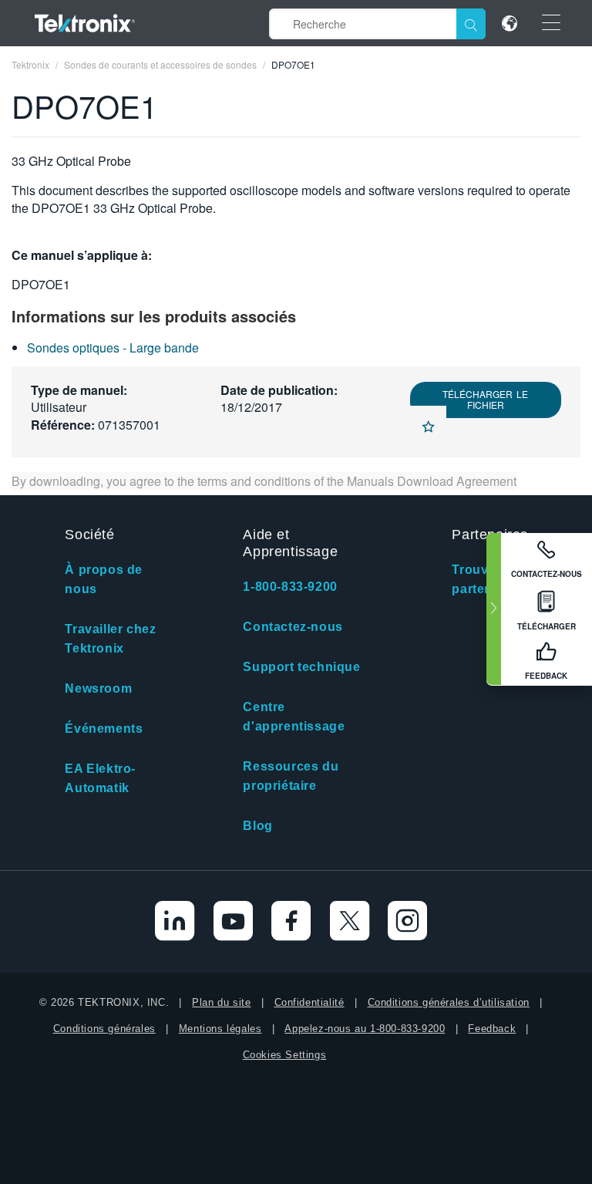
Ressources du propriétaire (290, 776)
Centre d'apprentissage (294, 716)
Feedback (492, 1028)
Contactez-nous (292, 626)
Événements (104, 728)
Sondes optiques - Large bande (113, 347)
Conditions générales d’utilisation (449, 1002)
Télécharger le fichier (485, 399)
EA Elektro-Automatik (100, 778)
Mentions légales (220, 1028)
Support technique (301, 666)
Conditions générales (104, 1028)
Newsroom (98, 688)
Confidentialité (309, 1002)
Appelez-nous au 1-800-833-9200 (364, 1028)
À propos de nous (104, 579)
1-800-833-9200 (290, 586)
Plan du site (221, 1002)
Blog (257, 825)
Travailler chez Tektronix (110, 638)
